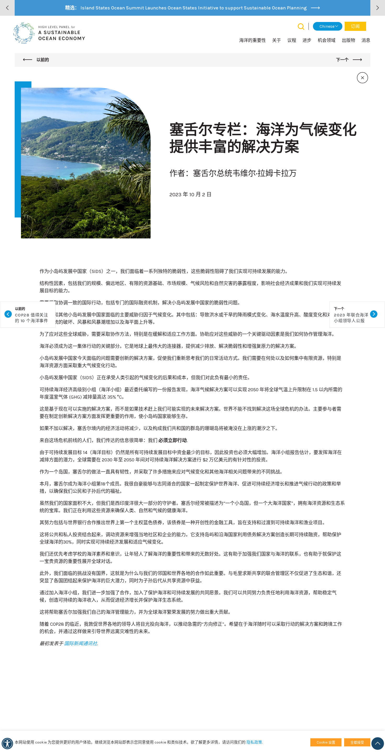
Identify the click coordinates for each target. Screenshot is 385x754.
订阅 (355, 26)
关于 (276, 40)
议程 (291, 40)
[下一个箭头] (377, 8)
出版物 (348, 40)
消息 (365, 40)
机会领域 (327, 40)
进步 (306, 40)
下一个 (343, 59)
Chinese (327, 26)
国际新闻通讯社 (80, 643)
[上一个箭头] (7, 8)
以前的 (42, 59)
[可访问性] (7, 743)
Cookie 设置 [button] (326, 742)
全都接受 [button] (357, 742)
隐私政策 (254, 742)
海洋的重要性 (252, 40)
